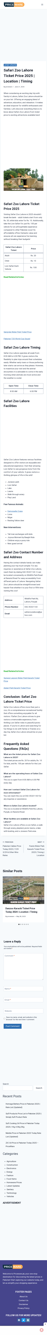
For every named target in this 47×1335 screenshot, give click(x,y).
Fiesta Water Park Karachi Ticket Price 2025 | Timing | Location (35, 848)
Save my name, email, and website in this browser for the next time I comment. (21, 1018)
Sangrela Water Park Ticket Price (17, 332)
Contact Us (23, 1300)
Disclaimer (23, 1304)
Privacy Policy (23, 1308)
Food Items (12, 1179)
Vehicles (10, 1196)
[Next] (40, 899)
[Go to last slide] (7, 899)
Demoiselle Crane (15, 511)
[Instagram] (28, 1320)
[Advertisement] (23, 36)
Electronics (11, 1168)
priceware (9, 87)
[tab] (19, 924)
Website (8, 1011)
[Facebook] (19, 1320)
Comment (10, 956)
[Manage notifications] (41, 1330)
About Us (23, 1296)
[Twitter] (23, 1320)
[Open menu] (42, 4)
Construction (12, 1165)
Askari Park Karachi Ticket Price (17, 688)
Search (6, 1084)
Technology (12, 1193)
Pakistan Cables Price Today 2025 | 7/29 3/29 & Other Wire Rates (12, 848)
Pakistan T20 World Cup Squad (17, 339)
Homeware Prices (14, 1182)
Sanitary (10, 1189)
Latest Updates (10, 65)
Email (8, 1000)
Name (8, 989)
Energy (9, 1172)
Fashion (10, 1175)
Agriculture (11, 1161)
